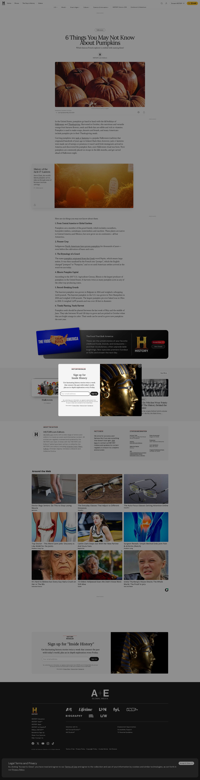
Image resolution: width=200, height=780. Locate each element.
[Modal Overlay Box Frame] (100, 390)
